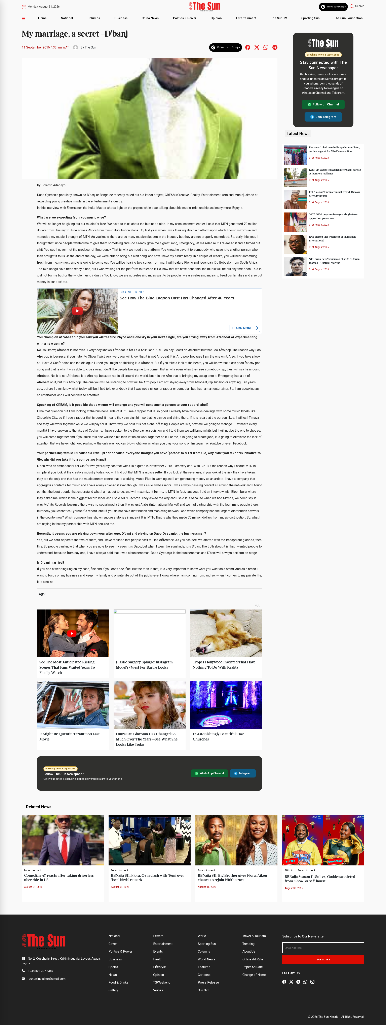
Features (204, 967)
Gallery (113, 990)
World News (206, 959)
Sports (113, 967)
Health (157, 959)
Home (42, 18)
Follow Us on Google (336, 7)
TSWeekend (161, 982)
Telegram (245, 773)
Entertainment (246, 18)
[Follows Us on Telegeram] (274, 47)
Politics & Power (184, 18)
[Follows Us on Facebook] (247, 47)
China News (150, 18)
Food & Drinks (118, 982)
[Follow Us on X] (291, 981)
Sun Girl (203, 990)
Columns (93, 18)
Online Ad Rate (252, 959)
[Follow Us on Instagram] (312, 981)
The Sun (90, 47)
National (67, 18)
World (202, 936)
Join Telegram (326, 117)
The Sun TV (279, 18)
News (113, 975)
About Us (248, 951)
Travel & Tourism (254, 936)
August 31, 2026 (33, 887)
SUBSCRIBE (323, 959)
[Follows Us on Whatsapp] (265, 47)
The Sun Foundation (348, 18)
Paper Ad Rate (252, 967)
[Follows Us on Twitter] (256, 47)
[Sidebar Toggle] (23, 18)
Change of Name (254, 975)
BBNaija (289, 870)
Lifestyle (159, 967)
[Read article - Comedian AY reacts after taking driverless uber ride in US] (63, 840)
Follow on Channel (326, 104)
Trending (248, 944)
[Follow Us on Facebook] (284, 981)
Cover (113, 944)
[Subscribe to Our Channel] (298, 981)
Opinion (216, 18)
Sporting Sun (310, 18)
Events (158, 951)
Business (120, 18)
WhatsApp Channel (212, 773)
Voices (158, 990)
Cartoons (204, 975)
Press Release (208, 982)
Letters (158, 936)
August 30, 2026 (294, 888)
